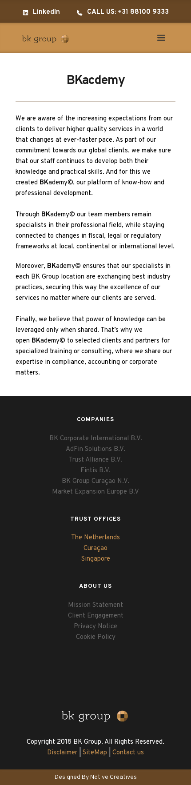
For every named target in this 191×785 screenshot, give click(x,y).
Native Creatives (113, 777)
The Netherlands (95, 538)
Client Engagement (95, 616)
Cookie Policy (95, 637)
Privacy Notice (95, 626)
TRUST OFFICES (95, 519)
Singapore (95, 559)
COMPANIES (95, 419)
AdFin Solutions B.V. (95, 449)
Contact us (128, 753)
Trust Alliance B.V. (95, 460)
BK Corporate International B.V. (95, 438)
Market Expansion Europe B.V (95, 492)
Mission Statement (95, 605)
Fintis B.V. (95, 470)
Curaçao (95, 548)
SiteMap (95, 753)
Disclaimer (62, 753)
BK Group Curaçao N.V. (95, 481)
